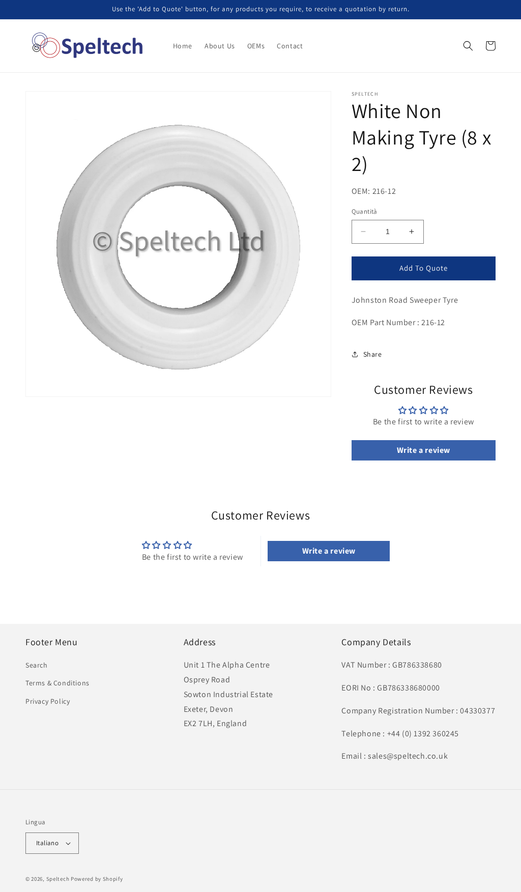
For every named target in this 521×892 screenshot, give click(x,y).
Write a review (423, 450)
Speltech (58, 878)
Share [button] (372, 354)
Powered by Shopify (97, 878)
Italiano (47, 843)
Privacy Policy (47, 701)
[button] (468, 46)
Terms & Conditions (57, 682)
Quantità (365, 211)
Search (36, 665)
